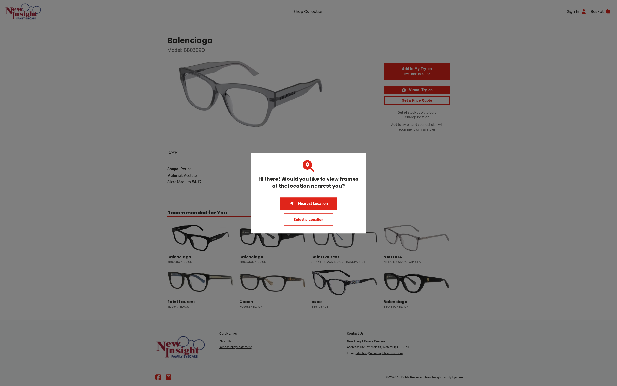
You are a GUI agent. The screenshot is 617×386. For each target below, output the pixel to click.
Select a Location (308, 219)
